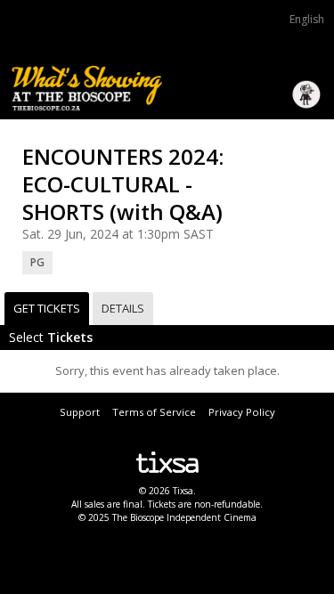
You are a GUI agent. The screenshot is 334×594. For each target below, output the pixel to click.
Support (80, 412)
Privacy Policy (241, 412)
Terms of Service (154, 412)
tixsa (167, 462)
